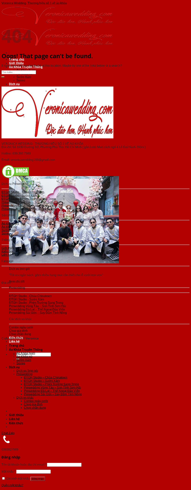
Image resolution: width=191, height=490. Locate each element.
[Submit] (2, 76)
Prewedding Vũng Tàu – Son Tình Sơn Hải (52, 387)
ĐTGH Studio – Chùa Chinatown (45, 377)
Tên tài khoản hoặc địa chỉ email (23, 464)
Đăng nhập (37, 478)
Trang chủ (16, 345)
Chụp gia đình (33, 404)
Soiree (20, 80)
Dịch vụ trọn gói (19, 268)
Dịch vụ (14, 84)
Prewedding (17, 287)
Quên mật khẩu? (12, 485)
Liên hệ (14, 341)
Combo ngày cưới (36, 401)
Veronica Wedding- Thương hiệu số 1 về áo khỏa (34, 3)
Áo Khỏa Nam (25, 353)
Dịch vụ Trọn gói (27, 370)
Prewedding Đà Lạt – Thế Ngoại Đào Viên (52, 390)
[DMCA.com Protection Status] (15, 177)
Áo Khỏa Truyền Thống (26, 349)
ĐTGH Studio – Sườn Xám (42, 380)
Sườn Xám (23, 77)
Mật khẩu (8, 471)
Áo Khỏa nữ (24, 356)
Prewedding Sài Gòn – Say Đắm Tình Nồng (53, 394)
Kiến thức (16, 423)
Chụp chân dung (35, 407)
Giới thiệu (16, 63)
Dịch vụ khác (25, 397)
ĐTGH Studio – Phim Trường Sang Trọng (51, 384)
